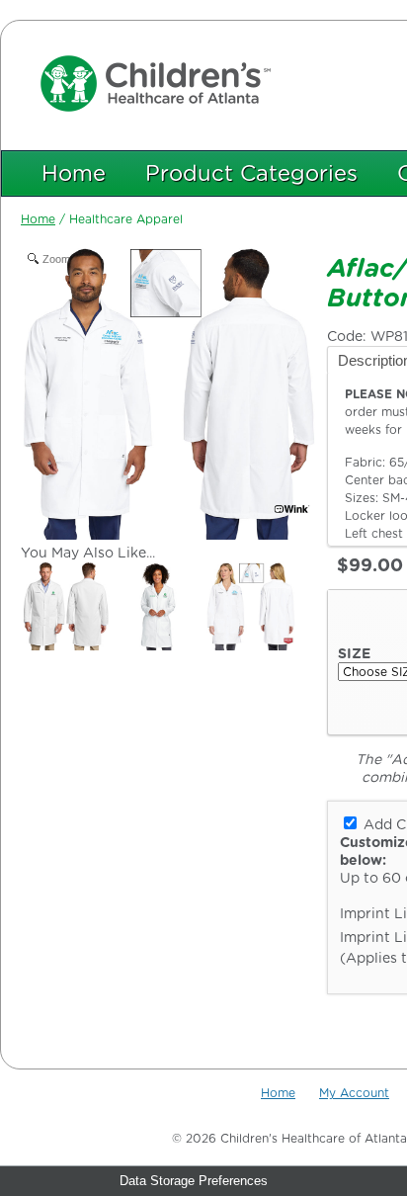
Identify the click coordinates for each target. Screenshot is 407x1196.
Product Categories (251, 173)
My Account (354, 1092)
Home (73, 173)
